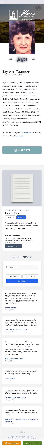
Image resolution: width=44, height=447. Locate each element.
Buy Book (21, 217)
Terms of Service (27, 438)
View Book (10, 217)
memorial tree (27, 132)
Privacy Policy (16, 438)
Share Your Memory (13, 246)
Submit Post (22, 281)
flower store (18, 135)
